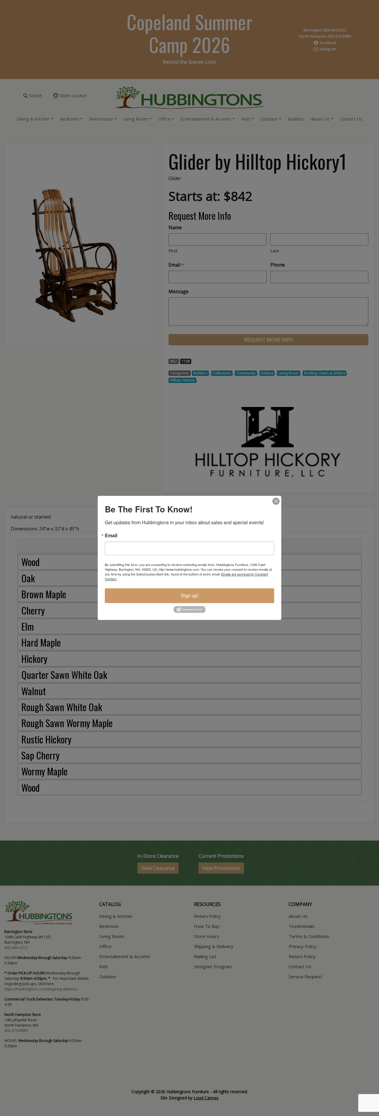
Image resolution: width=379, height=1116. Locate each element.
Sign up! (189, 595)
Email (111, 535)
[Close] (276, 501)
